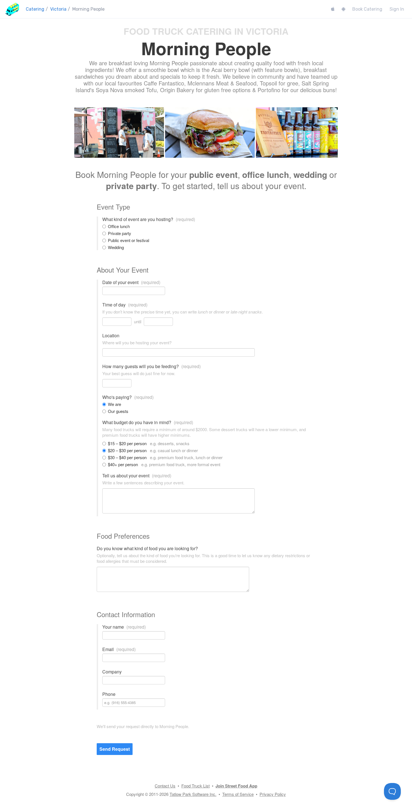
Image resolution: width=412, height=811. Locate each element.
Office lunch (119, 226)
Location (110, 335)
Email (119, 649)
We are (114, 404)
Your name (124, 627)
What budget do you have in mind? (147, 422)
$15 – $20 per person (148, 443)
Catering (35, 9)
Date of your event (131, 282)
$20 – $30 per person (153, 450)
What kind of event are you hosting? (148, 219)
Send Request (114, 749)
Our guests (118, 411)
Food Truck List (195, 786)
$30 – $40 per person (165, 457)
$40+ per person (164, 464)
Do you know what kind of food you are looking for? (147, 548)
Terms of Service (238, 794)
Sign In (397, 9)
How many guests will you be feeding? (151, 366)
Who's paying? (128, 397)
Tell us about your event (136, 475)
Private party (119, 233)
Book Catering (367, 9)
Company (112, 672)
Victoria (58, 9)
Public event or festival (128, 240)
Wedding (116, 247)
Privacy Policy (273, 794)
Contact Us (165, 786)
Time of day (124, 305)
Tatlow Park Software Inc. (193, 794)
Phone (108, 694)
